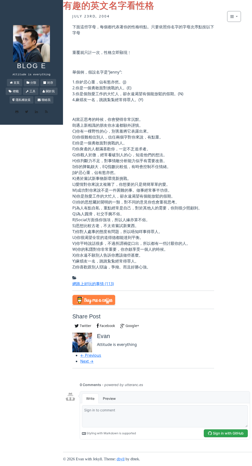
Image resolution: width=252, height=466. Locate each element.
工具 (32, 91)
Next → (87, 361)
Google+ (132, 325)
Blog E (31, 66)
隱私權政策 (23, 100)
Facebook (107, 325)
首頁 (16, 82)
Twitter (85, 325)
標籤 (16, 91)
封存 (50, 82)
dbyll (121, 459)
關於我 (50, 91)
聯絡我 (46, 100)
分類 (33, 82)
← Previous (90, 355)
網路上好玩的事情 (93, 283)
